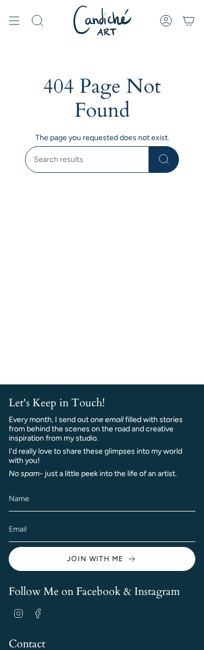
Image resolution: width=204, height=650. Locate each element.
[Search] (164, 159)
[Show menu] (14, 21)
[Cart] (188, 21)
